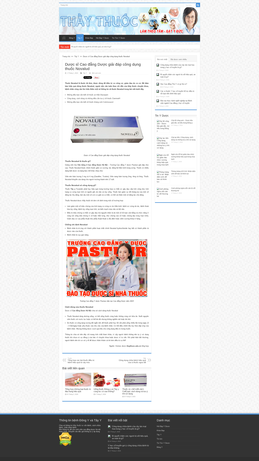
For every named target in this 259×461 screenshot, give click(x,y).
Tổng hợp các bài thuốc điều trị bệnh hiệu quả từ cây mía (81, 360)
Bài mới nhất (162, 59)
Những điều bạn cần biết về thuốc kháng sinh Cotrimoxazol (90, 102)
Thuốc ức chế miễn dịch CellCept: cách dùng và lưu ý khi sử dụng (135, 391)
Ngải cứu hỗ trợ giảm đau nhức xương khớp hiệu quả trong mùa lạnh (183, 156)
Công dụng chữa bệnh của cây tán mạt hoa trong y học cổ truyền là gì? (129, 427)
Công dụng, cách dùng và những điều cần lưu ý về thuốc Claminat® (93, 98)
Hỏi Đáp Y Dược (102, 38)
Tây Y (80, 38)
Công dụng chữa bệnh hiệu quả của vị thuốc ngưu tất (132, 360)
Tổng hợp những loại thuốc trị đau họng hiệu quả (78, 390)
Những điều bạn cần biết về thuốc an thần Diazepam (87, 95)
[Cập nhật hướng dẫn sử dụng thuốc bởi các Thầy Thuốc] (129, 21)
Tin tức (159, 439)
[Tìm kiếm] (198, 5)
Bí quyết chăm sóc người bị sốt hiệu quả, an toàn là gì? (91, 47)
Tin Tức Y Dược (118, 38)
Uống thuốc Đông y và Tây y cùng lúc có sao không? (106, 390)
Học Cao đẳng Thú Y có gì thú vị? (173, 84)
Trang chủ (64, 5)
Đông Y (72, 38)
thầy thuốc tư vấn (80, 425)
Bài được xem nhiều (179, 59)
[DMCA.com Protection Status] (65, 439)
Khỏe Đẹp (89, 38)
